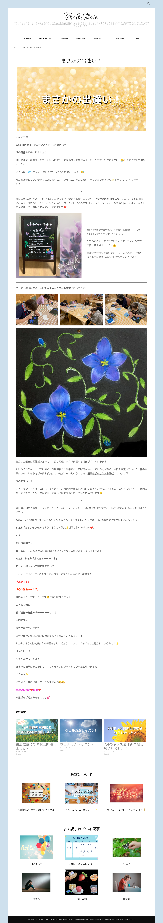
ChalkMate (81, 17)
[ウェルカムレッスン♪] (81, 730)
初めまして (36, 864)
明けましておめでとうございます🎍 (126, 809)
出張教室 (64, 38)
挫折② (126, 899)
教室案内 (27, 38)
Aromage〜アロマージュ (128, 203)
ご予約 (136, 38)
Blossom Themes (97, 919)
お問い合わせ (120, 38)
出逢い (126, 864)
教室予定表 (80, 38)
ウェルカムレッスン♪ (76, 744)
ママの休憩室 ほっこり (107, 199)
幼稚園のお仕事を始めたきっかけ (36, 809)
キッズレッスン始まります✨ (81, 809)
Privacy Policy (129, 919)
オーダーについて (100, 38)
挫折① (36, 899)
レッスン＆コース (46, 38)
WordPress (119, 919)
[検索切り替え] (148, 3)
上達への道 (81, 899)
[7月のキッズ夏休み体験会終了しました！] (125, 730)
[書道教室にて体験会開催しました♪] (37, 730)
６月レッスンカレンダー (81, 864)
